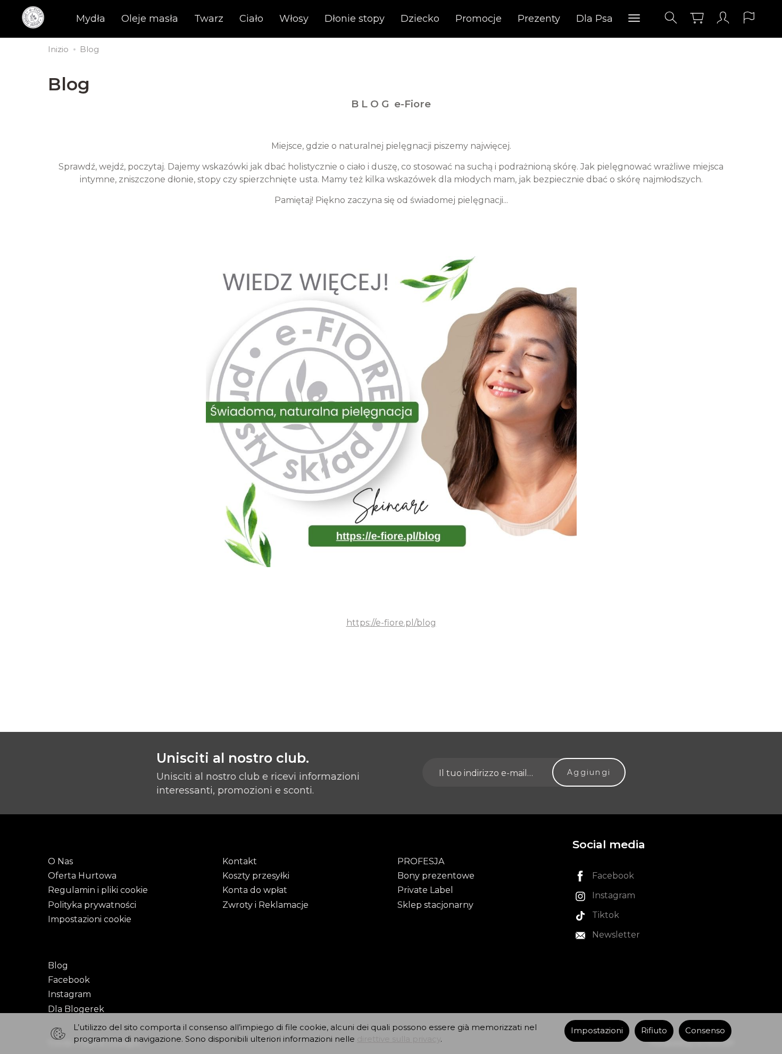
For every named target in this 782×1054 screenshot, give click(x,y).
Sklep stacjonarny (435, 905)
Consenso (705, 1030)
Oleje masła (149, 18)
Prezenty (539, 18)
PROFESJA (420, 861)
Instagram (69, 994)
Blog (58, 965)
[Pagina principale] (36, 17)
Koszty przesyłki (255, 876)
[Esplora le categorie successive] (634, 18)
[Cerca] (671, 17)
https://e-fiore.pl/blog (391, 623)
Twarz (208, 18)
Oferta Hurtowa (82, 876)
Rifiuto (654, 1030)
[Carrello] (697, 17)
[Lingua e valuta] (749, 17)
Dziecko (420, 18)
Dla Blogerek (76, 1009)
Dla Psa (594, 18)
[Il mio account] (723, 17)
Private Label (425, 890)
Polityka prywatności (92, 905)
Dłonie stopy (355, 18)
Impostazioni (597, 1030)
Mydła (90, 18)
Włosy (294, 18)
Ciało (251, 18)
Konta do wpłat (254, 890)
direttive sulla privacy (398, 1039)
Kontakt (239, 861)
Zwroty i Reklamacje (265, 905)
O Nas (60, 861)
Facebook (69, 980)
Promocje (478, 18)
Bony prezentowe (436, 876)
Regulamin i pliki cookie (98, 890)
